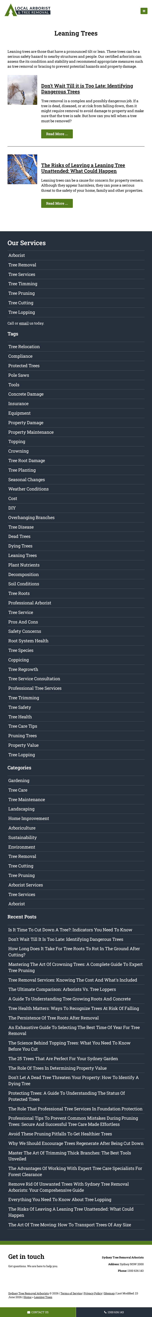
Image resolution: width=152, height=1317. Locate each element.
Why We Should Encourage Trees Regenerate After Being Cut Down (75, 1143)
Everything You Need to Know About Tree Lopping (59, 1199)
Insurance (18, 403)
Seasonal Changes (26, 479)
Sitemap (109, 1293)
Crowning (18, 451)
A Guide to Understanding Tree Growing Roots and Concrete (69, 999)
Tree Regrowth (23, 669)
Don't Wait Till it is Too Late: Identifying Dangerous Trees (87, 89)
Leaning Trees (22, 555)
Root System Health (28, 641)
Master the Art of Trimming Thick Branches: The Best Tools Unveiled (69, 1156)
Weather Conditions (28, 489)
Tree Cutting (20, 302)
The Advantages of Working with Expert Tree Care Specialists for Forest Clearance (75, 1171)
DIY (12, 508)
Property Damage (25, 422)
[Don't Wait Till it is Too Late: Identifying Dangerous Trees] (22, 103)
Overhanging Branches (31, 517)
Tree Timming (22, 283)
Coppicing (18, 660)
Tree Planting (22, 470)
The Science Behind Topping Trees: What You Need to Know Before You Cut (69, 1046)
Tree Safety (19, 707)
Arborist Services (25, 885)
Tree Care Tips (22, 726)
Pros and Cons (23, 622)
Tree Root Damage (26, 460)
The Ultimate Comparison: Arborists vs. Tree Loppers (62, 989)
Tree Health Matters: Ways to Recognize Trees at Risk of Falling (73, 1008)
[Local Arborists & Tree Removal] (27, 15)
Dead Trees (19, 536)
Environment (21, 847)
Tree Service (20, 612)
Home (27, 1297)
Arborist (16, 255)
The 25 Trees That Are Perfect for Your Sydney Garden (63, 1058)
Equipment (19, 413)
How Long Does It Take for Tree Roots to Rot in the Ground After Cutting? (74, 952)
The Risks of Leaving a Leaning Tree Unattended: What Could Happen (83, 168)
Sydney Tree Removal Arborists (28, 1293)
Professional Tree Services (35, 688)
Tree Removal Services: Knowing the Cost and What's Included (72, 980)
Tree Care (17, 790)
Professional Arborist (29, 603)
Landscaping (21, 809)
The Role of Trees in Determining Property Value (57, 1068)
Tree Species (20, 650)
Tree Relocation (24, 346)
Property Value (23, 745)
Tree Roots (19, 593)
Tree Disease (21, 527)
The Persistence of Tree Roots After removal (53, 1018)
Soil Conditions (23, 584)
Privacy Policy (93, 1293)
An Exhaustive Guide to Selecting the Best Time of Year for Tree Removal (74, 1030)
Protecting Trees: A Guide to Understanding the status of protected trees (66, 1096)
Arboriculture (21, 828)
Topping (16, 441)
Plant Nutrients (24, 565)
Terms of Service (71, 1293)
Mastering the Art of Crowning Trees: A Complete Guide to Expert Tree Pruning (75, 967)
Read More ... (57, 133)
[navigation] (144, 11)
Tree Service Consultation (34, 678)
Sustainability (22, 837)
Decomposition (23, 574)
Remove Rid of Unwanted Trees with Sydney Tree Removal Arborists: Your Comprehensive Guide (68, 1187)
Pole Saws (18, 375)
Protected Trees (24, 365)
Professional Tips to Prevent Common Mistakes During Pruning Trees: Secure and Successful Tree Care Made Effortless (73, 1121)
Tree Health (20, 717)
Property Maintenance (31, 432)
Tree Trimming (23, 697)
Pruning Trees (22, 735)
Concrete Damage (26, 394)
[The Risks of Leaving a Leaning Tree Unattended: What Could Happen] (22, 182)
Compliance (20, 356)
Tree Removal (22, 265)
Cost (12, 498)
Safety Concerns (24, 631)
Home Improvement (28, 818)
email (24, 323)
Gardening (18, 780)
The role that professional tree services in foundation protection (75, 1109)
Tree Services (21, 274)
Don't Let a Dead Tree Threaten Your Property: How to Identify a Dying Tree (73, 1080)
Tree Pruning (21, 293)
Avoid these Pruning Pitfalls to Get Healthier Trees (60, 1134)
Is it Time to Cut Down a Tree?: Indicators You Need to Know (70, 930)
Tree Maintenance (26, 799)
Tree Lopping (21, 312)
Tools (13, 384)
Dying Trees (20, 546)
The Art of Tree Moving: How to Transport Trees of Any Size (69, 1224)
